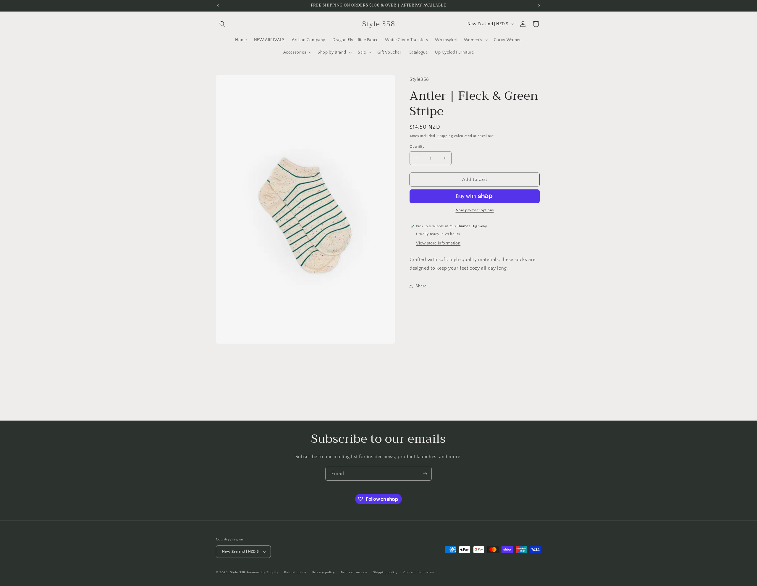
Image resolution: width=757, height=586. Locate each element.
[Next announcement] (539, 5)
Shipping (445, 136)
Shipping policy (385, 572)
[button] (222, 23)
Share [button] (421, 286)
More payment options (475, 210)
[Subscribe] (424, 474)
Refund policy (295, 572)
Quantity (417, 146)
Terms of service (354, 572)
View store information (438, 243)
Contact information (418, 572)
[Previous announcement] (217, 5)
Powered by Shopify (262, 572)
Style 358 (237, 572)
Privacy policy (323, 572)
